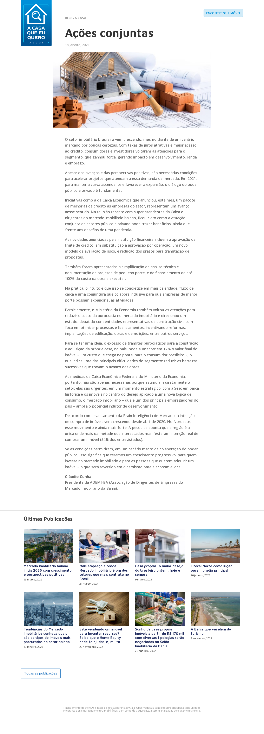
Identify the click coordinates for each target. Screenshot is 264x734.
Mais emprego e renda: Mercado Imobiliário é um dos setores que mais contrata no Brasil (104, 572)
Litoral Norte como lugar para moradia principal (211, 568)
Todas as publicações (40, 673)
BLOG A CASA (75, 18)
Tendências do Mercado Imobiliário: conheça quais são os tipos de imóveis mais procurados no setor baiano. (47, 635)
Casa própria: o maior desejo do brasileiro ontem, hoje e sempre (159, 570)
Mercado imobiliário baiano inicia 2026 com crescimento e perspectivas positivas (48, 570)
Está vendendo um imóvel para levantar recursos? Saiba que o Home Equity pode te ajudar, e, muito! (100, 635)
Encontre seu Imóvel (223, 13)
